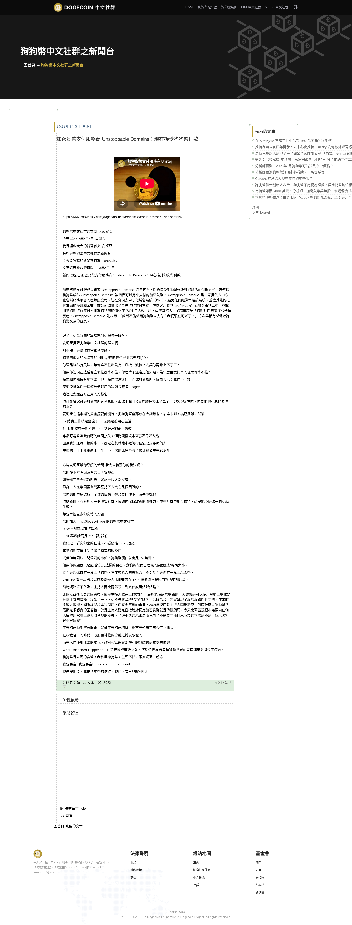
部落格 (260, 885)
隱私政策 (136, 870)
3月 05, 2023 (101, 683)
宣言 (259, 870)
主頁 (196, 862)
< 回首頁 (28, 65)
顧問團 (260, 877)
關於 (259, 862)
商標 (133, 877)
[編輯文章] (147, 687)
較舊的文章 (74, 826)
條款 (133, 862)
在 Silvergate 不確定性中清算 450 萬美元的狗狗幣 (293, 141)
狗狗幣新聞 (229, 7)
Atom (85, 809)
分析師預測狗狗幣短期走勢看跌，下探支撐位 (289, 172)
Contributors (176, 912)
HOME (189, 7)
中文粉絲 (199, 877)
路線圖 (260, 892)
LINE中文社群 (251, 7)
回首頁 (59, 826)
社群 (196, 885)
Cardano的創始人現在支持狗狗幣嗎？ (284, 179)
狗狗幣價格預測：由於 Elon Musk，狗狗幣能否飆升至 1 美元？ (303, 197)
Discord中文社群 (276, 7)
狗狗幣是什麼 (208, 7)
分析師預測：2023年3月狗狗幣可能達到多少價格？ (294, 166)
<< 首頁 (67, 816)
